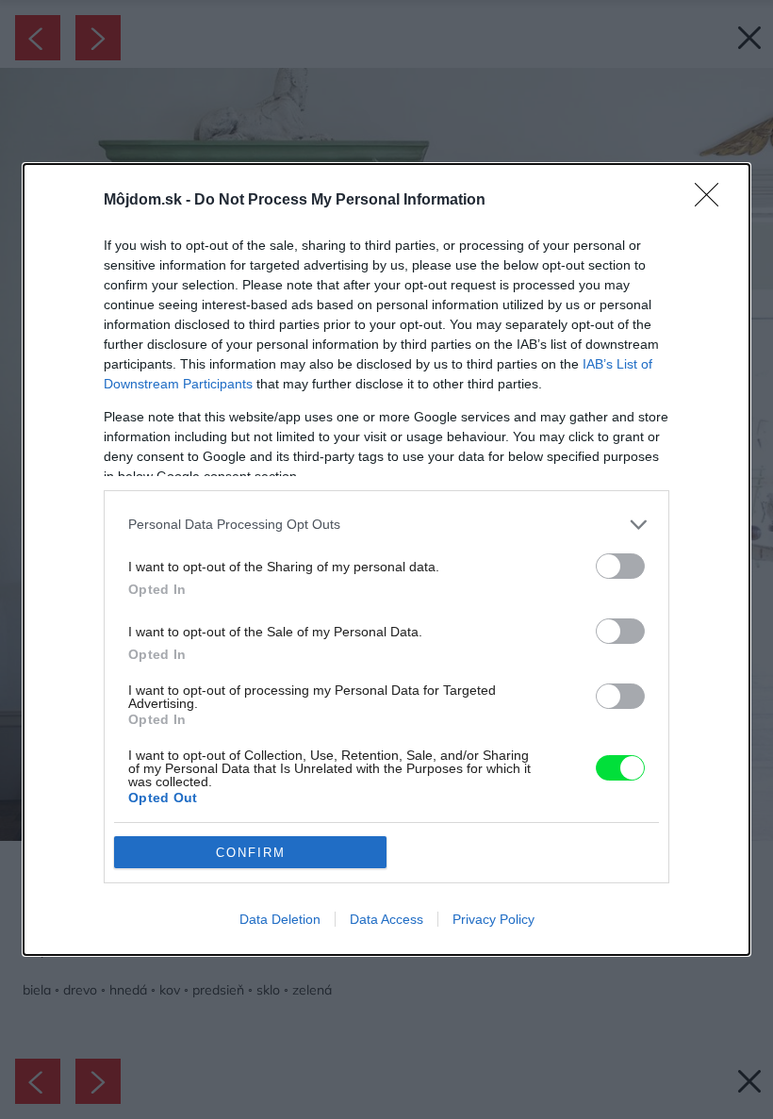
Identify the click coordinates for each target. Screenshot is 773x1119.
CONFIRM (251, 853)
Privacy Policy (493, 919)
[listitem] (386, 525)
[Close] (713, 201)
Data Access (386, 919)
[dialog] (386, 559)
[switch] (620, 566)
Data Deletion (280, 919)
